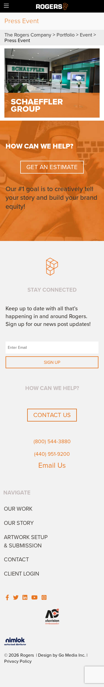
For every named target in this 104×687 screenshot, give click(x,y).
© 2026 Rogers (19, 655)
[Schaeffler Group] (52, 83)
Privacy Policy (18, 661)
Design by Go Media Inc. (61, 655)
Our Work (18, 509)
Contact (16, 559)
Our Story (19, 523)
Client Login (21, 574)
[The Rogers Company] (52, 6)
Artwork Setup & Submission (26, 541)
